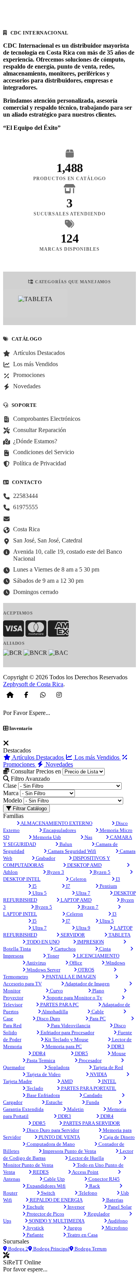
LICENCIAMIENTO (97, 956)
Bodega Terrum (90, 1249)
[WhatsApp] (43, 695)
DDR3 (117, 1046)
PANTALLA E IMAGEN (70, 977)
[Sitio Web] (10, 695)
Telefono (87, 1193)
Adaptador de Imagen (87, 984)
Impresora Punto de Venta (69, 1151)
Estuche (54, 1102)
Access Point (84, 1172)
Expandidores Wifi (45, 1186)
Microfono (116, 1228)
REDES (40, 1172)
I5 (34, 886)
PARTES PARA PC (59, 1004)
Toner (52, 956)
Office (75, 963)
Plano (97, 991)
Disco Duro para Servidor (52, 1130)
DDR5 (81, 1053)
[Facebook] (26, 695)
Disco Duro (48, 1018)
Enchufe (34, 1207)
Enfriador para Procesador (66, 1032)
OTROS (85, 970)
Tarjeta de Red (107, 1067)
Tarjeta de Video (43, 1074)
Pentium (107, 886)
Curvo (56, 991)
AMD (66, 1081)
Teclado (34, 1088)
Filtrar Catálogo (29, 808)
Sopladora (58, 1067)
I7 (67, 886)
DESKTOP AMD (84, 865)
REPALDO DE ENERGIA (56, 1200)
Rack (94, 1186)
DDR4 (38, 1053)
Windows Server (42, 970)
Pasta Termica (40, 1060)
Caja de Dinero (118, 1137)
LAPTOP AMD (75, 900)
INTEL (108, 1081)
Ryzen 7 (89, 907)
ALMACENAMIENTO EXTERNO (56, 823)
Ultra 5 (39, 893)
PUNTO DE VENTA (58, 1137)
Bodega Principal (51, 1249)
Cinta (104, 949)
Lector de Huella (86, 1158)
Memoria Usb (46, 837)
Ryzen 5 (101, 872)
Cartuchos (64, 949)
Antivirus (35, 963)
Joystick (34, 1228)
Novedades (58, 764)
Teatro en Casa (82, 1235)
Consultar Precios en (35, 771)
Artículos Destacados (38, 757)
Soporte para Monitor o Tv (74, 997)
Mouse (118, 1053)
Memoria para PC (63, 1046)
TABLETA (119, 935)
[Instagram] (59, 695)
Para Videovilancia (70, 1025)
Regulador (98, 1214)
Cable (97, 1011)
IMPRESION (90, 942)
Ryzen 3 (55, 872)
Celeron (77, 879)
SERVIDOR (72, 935)
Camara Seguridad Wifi (71, 851)
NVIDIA (98, 1074)
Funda (92, 1102)
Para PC (97, 1018)
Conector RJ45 (103, 1179)
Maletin (75, 1109)
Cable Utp (53, 1179)
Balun (65, 844)
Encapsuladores (59, 830)
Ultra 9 (82, 928)
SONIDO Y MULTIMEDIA (56, 1221)
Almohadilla (54, 1011)
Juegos (74, 1228)
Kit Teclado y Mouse (66, 1039)
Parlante (34, 1235)
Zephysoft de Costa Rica (33, 684)
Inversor (75, 1207)
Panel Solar (119, 1207)
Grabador (45, 858)
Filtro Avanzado (29, 778)
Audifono (117, 1221)
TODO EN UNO (42, 942)
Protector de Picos (44, 1214)
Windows (115, 963)
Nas (87, 837)
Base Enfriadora (42, 1095)
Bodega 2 (17, 1249)
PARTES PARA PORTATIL (88, 1088)
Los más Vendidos (97, 757)
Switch (47, 1193)
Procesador (90, 1060)
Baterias (114, 1200)
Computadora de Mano (50, 1144)
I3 (117, 879)
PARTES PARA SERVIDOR (91, 1123)
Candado (92, 1095)
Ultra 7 (82, 893)
